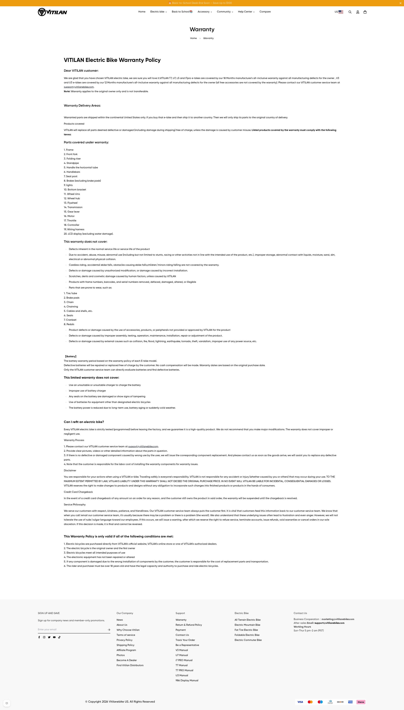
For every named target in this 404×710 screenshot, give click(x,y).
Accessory (203, 12)
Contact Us (182, 635)
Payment (181, 630)
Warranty (181, 620)
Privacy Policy (124, 640)
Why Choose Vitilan (128, 630)
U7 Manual (182, 655)
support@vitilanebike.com (79, 87)
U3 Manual (182, 675)
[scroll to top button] (397, 692)
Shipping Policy (125, 645)
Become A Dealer (127, 660)
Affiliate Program (126, 650)
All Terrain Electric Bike (248, 620)
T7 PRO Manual (184, 670)
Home (141, 12)
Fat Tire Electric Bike (246, 630)
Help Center (245, 12)
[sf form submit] (105, 629)
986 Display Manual (187, 680)
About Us (122, 625)
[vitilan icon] (39, 637)
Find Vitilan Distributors (130, 665)
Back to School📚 (182, 12)
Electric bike (157, 12)
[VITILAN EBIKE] (52, 12)
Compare (265, 12)
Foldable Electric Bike (247, 635)
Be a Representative (187, 645)
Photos (121, 655)
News (120, 620)
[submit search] (350, 12)
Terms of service (126, 635)
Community (224, 12)
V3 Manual (182, 650)
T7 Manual (182, 665)
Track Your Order (185, 640)
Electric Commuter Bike (248, 640)
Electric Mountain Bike (247, 625)
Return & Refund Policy (189, 625)
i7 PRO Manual (184, 660)
